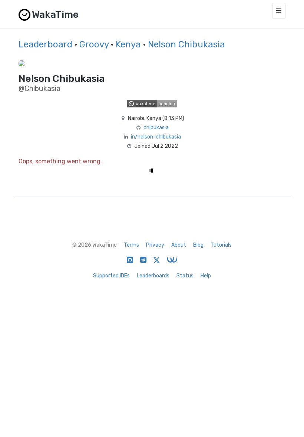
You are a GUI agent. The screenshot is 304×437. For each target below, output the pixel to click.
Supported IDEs (111, 276)
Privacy (155, 245)
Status (185, 276)
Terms (131, 245)
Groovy (94, 44)
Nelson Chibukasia (186, 44)
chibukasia (156, 127)
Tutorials (221, 245)
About (178, 245)
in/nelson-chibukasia (156, 137)
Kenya (128, 44)
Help (206, 276)
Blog (198, 245)
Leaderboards (153, 276)
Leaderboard (45, 44)
